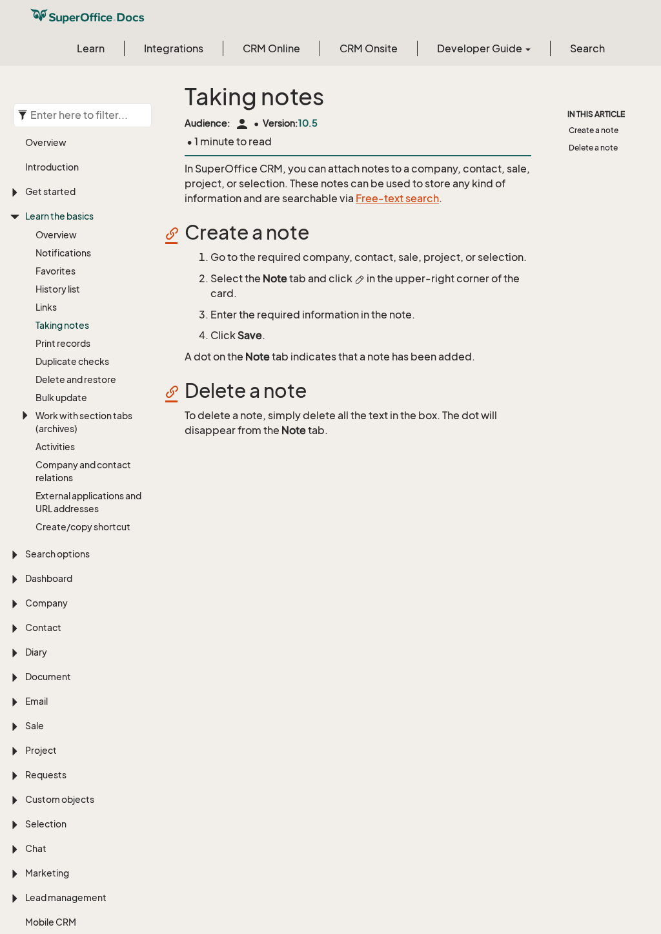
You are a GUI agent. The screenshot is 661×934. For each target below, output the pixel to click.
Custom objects (59, 799)
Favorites (56, 270)
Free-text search (397, 198)
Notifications (63, 252)
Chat (35, 848)
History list (58, 289)
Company (46, 602)
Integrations (173, 48)
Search (587, 48)
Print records (63, 343)
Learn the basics (59, 216)
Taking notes (62, 325)
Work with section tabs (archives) (84, 422)
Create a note (593, 130)
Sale (34, 725)
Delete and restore (76, 379)
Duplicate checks (72, 361)
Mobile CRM (50, 922)
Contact (43, 627)
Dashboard (48, 578)
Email (36, 701)
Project (41, 750)
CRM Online (271, 48)
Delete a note (593, 147)
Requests (45, 774)
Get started (50, 191)
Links (46, 307)
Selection (45, 823)
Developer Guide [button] (480, 48)
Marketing (47, 872)
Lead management (66, 897)
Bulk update (61, 397)
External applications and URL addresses (88, 502)
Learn (91, 48)
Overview (45, 142)
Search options (57, 553)
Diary (36, 652)
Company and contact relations (83, 471)
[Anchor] (176, 233)
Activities (55, 446)
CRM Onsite (369, 48)
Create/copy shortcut (83, 526)
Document (48, 676)
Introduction (52, 166)
